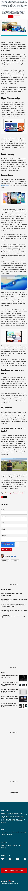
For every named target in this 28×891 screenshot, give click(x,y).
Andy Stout (13, 556)
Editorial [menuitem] (17, 832)
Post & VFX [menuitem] (15, 845)
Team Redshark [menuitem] (9, 834)
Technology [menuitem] (3, 847)
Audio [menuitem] (20, 845)
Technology (8, 493)
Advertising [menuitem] (23, 832)
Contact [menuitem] (3, 834)
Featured (15, 493)
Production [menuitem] (8, 845)
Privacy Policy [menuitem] (4, 832)
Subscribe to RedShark (16, 870)
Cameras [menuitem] (3, 845)
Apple (21, 493)
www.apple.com (5, 185)
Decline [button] (17, 16)
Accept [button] (11, 16)
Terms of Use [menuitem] (11, 832)
